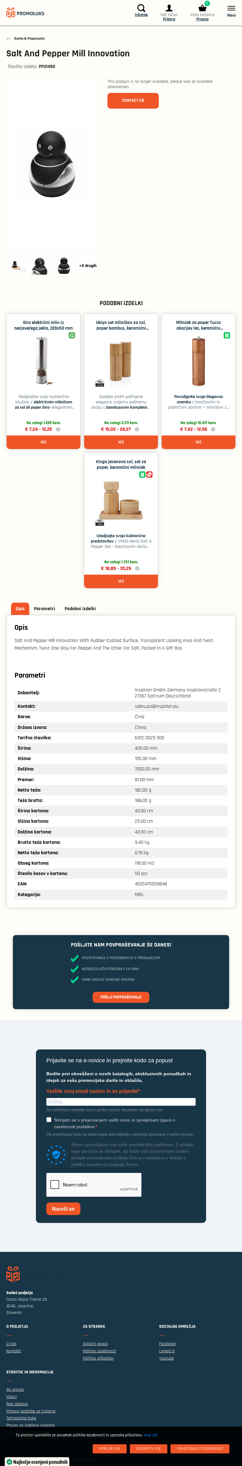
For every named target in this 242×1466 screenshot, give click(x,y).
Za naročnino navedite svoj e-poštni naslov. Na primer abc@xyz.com (104, 1110)
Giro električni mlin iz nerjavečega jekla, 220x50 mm (43, 325)
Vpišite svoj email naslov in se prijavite (92, 1091)
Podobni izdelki (80, 608)
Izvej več (150, 1435)
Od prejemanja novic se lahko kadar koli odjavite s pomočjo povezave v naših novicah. (120, 1134)
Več (43, 442)
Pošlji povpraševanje (121, 997)
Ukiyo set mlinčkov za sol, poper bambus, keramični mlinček (121, 328)
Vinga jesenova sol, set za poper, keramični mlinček (121, 464)
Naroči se (63, 1209)
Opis (20, 608)
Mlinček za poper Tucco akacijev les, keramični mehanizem (198, 328)
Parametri (44, 608)
